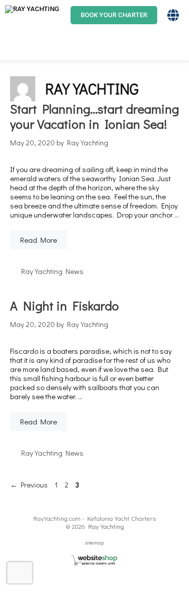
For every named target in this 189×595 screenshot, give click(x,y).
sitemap (94, 542)
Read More (38, 240)
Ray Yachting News (52, 271)
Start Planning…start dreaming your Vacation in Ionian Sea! (94, 116)
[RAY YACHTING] (32, 15)
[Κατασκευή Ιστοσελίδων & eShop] (95, 560)
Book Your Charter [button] (114, 15)
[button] (186, 15)
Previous (29, 484)
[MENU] (15, 45)
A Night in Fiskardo (64, 305)
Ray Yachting (106, 526)
